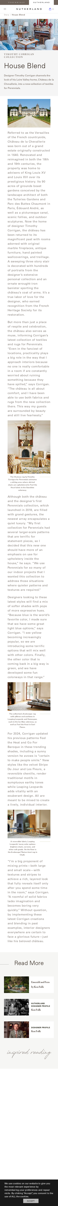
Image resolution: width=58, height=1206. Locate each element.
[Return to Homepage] (29, 9)
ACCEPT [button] (31, 1201)
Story (6, 14)
